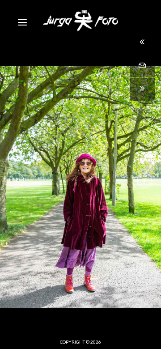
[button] (16, 180)
